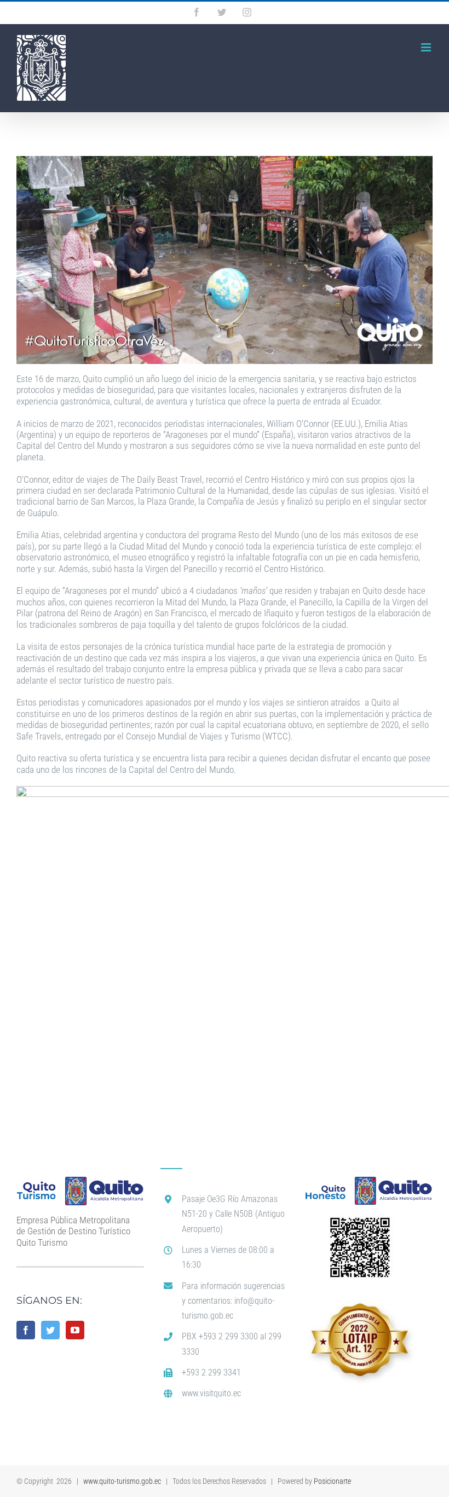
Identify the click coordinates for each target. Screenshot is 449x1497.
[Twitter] (50, 1330)
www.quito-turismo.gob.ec (122, 1481)
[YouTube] (75, 1330)
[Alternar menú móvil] (427, 47)
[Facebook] (25, 1330)
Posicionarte (332, 1481)
